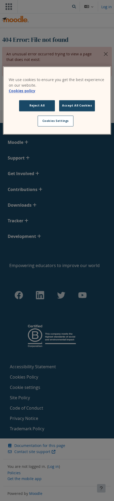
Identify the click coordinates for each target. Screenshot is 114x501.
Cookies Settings (55, 121)
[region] (57, 100)
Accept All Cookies (77, 105)
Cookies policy (22, 90)
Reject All (37, 105)
